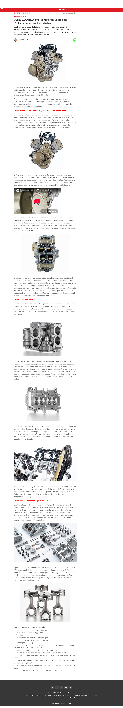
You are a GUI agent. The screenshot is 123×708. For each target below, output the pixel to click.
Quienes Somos (44, 697)
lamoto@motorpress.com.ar (86, 695)
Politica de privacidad (76, 697)
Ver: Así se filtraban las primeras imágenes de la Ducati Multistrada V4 (40, 111)
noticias (17, 13)
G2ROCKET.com (65, 704)
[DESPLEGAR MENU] (2, 9)
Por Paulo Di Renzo (23, 40)
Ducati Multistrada (20, 16)
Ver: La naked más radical (24, 300)
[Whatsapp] (74, 40)
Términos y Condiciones (59, 697)
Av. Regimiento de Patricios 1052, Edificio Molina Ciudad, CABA (50, 695)
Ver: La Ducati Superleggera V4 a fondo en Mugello (33, 501)
